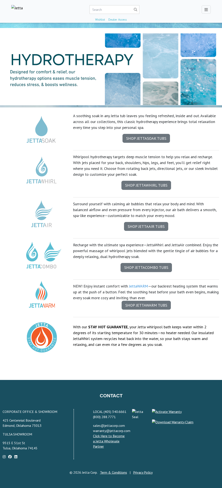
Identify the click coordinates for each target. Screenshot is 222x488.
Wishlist (100, 19)
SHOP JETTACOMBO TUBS (146, 267)
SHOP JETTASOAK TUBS (146, 138)
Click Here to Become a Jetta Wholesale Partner (109, 441)
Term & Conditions (113, 472)
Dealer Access (117, 19)
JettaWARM (138, 286)
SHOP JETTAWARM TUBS (146, 305)
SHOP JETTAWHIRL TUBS (146, 185)
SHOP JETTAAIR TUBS (146, 226)
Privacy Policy (143, 472)
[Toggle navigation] (206, 9)
